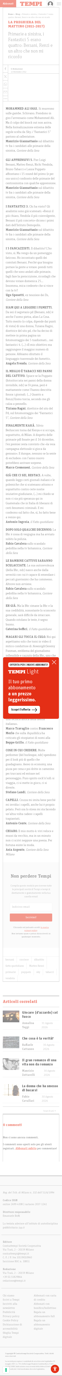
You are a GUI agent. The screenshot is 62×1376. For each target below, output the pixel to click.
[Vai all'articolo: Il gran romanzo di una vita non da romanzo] (11, 1067)
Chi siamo (8, 1295)
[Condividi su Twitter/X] (5, 76)
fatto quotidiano (15, 965)
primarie (11, 972)
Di (17, 69)
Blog (18, 14)
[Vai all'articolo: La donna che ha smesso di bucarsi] (11, 1093)
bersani (10, 959)
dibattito (39, 959)
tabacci (50, 972)
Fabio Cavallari (28, 1098)
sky (38, 972)
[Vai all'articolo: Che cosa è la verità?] (11, 1043)
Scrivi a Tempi (11, 1299)
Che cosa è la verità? (38, 1038)
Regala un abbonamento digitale (42, 1324)
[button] (5, 98)
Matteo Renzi (36, 965)
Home (11, 14)
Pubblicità (9, 1312)
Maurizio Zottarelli (28, 1072)
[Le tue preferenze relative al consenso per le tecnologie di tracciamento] (6, 1370)
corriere (24, 959)
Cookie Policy (10, 1320)
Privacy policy (11, 1316)
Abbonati (8, 3)
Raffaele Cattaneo (28, 1047)
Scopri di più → (49, 1111)
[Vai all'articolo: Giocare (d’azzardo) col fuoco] (11, 1020)
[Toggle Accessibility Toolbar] (54, 1368)
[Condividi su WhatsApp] (5, 84)
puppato (26, 972)
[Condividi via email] (5, 92)
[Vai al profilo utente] (50, 3)
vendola (10, 978)
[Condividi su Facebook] (5, 69)
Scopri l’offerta (20, 709)
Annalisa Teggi (28, 1025)
